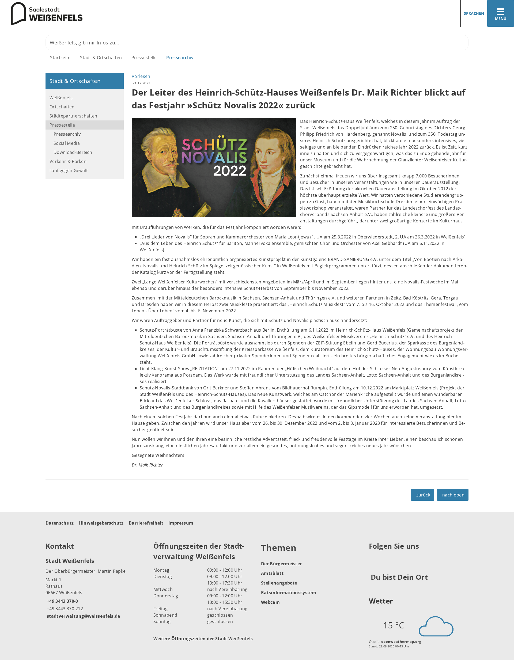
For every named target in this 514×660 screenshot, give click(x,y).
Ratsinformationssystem (288, 592)
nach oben (453, 495)
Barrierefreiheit (146, 523)
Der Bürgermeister (281, 564)
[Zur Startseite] (126, 13)
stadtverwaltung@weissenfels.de (83, 616)
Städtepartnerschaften (73, 116)
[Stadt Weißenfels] (95, 588)
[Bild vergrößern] (214, 167)
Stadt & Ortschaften (101, 57)
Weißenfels (61, 98)
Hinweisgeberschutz (101, 523)
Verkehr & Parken (68, 161)
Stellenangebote (279, 583)
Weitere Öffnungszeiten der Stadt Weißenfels (203, 639)
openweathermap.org (401, 641)
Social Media (67, 143)
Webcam (270, 602)
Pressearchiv (180, 57)
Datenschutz (60, 523)
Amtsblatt (272, 573)
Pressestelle (144, 57)
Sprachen (474, 13)
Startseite (60, 57)
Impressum (180, 523)
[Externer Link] (374, 559)
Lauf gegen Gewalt (69, 170)
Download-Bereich (73, 152)
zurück (423, 495)
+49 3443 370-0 (62, 601)
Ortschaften (62, 107)
